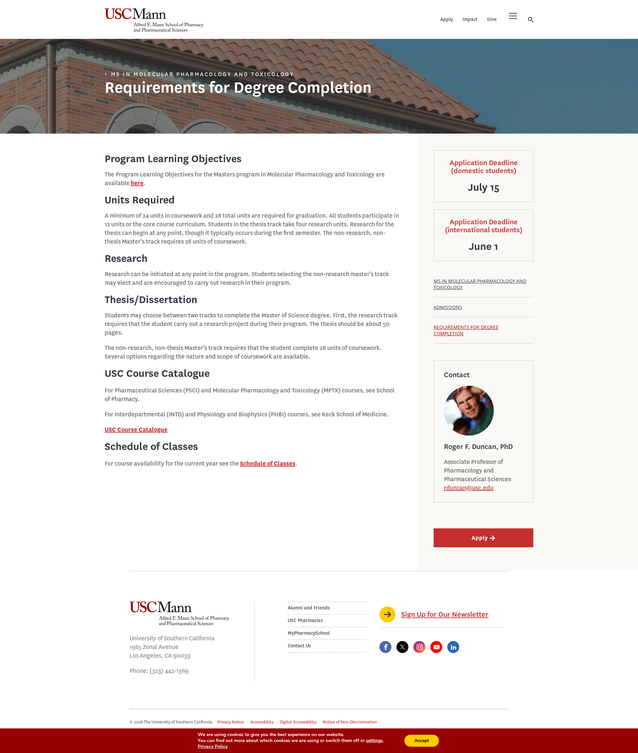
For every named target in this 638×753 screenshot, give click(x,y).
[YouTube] (436, 647)
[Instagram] (419, 647)
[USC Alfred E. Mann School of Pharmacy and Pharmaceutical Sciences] (154, 20)
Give (492, 19)
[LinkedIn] (453, 647)
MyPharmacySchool (309, 633)
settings (374, 741)
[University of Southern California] (252, 25)
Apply (446, 19)
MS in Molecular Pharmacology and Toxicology (202, 74)
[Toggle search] (530, 19)
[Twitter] (402, 647)
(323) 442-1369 (169, 671)
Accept (421, 740)
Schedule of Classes (267, 464)
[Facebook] (385, 647)
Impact (470, 19)
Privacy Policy (213, 746)
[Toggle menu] (513, 16)
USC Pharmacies (305, 620)
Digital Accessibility (298, 722)
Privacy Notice (230, 722)
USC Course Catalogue (136, 430)
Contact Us (299, 646)
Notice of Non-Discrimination (350, 722)
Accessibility (261, 722)
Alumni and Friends (309, 608)
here (137, 183)
